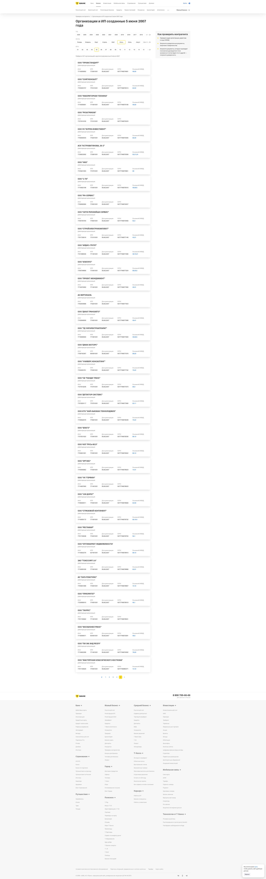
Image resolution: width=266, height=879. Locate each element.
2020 (116, 34)
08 (110, 49)
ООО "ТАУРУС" (84, 610)
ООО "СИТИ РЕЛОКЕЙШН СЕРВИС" (93, 212)
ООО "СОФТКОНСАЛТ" (88, 79)
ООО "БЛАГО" (84, 428)
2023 (97, 34)
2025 (84, 34)
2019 (122, 34)
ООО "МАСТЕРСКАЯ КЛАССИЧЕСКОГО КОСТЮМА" (100, 660)
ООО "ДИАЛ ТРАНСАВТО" (89, 311)
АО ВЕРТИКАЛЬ (85, 295)
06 (101, 49)
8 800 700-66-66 (181, 695)
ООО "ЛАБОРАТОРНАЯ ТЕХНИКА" (92, 96)
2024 (91, 34)
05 (96, 49)
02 (82, 49)
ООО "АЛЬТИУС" (85, 262)
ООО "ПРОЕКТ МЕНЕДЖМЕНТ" (91, 278)
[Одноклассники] (182, 875)
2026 (78, 34)
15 (143, 49)
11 (125, 49)
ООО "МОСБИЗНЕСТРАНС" (89, 627)
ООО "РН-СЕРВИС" (86, 195)
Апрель (104, 42)
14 (139, 49)
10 (120, 49)
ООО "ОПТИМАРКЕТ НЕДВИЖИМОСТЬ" (95, 544)
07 (106, 49)
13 (134, 49)
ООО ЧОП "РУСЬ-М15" (87, 444)
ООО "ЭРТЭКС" (84, 461)
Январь (79, 42)
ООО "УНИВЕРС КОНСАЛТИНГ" (91, 361)
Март (96, 42)
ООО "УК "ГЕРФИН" (86, 477)
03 (87, 49)
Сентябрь (146, 42)
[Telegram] (186, 875)
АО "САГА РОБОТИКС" (87, 577)
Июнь (121, 42)
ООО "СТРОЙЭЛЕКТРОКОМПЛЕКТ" (93, 228)
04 (92, 49)
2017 (135, 34)
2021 (109, 34)
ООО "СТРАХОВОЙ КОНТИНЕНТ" (92, 511)
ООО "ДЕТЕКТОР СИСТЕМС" (90, 394)
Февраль (88, 42)
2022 (103, 34)
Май (113, 42)
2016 (141, 34)
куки (255, 867)
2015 (147, 34)
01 (78, 49)
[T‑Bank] (81, 3)
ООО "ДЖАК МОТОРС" (87, 345)
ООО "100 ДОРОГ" (86, 494)
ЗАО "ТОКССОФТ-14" (87, 560)
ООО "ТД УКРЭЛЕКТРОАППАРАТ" (92, 328)
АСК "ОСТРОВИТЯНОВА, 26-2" (91, 145)
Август (138, 42)
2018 (128, 34)
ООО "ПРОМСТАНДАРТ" (88, 63)
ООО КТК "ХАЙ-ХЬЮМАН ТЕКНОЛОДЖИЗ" (97, 411)
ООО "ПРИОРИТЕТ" (86, 594)
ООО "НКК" (82, 162)
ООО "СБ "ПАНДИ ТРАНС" (89, 378)
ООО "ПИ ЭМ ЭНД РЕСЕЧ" (89, 643)
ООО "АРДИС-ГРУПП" (87, 245)
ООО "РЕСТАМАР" (86, 527)
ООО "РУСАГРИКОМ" (87, 112)
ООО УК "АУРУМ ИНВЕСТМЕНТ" (92, 129)
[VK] (178, 875)
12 (129, 49)
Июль (130, 42)
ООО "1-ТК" (83, 179)
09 (115, 49)
